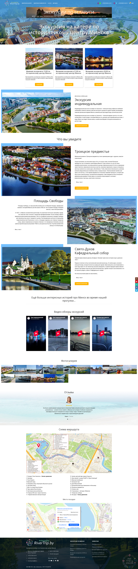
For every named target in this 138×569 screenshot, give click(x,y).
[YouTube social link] (51, 561)
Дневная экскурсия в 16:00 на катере (78, 549)
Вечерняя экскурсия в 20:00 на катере (78, 553)
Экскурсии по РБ (96, 544)
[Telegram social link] (58, 561)
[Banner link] (39, 59)
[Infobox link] (69, 12)
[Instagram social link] (49, 561)
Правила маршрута (97, 547)
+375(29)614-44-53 (123, 3)
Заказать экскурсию (81, 125)
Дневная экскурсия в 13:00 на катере (78, 545)
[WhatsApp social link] (53, 561)
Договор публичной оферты (99, 556)
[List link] (36, 555)
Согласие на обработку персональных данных (98, 553)
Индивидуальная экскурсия (77, 557)
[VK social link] (55, 561)
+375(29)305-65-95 (106, 3)
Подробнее (39, 84)
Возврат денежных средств (99, 549)
